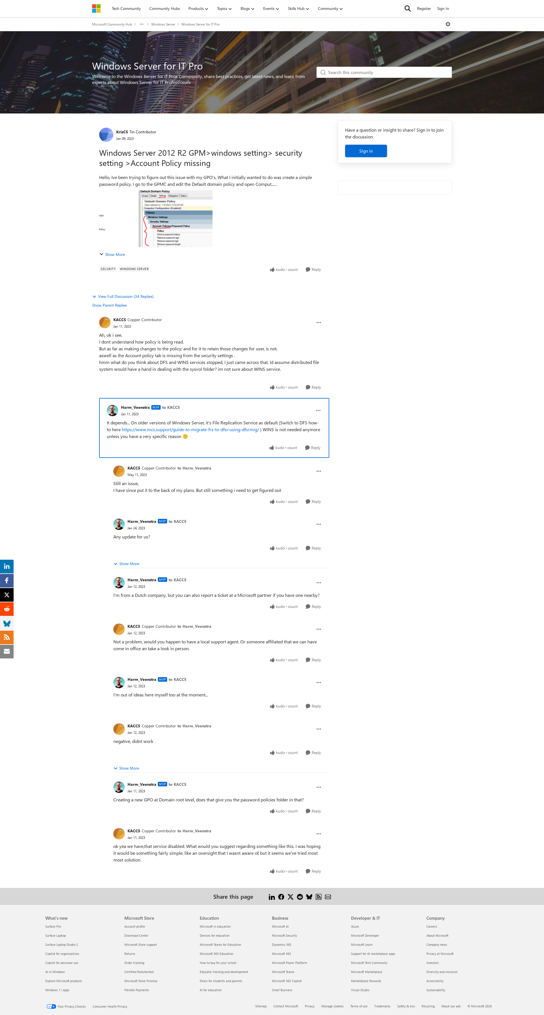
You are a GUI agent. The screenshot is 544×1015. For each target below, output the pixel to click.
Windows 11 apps (57, 990)
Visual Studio (360, 990)
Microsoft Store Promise (141, 981)
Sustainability (435, 990)
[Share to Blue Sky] (309, 896)
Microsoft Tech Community (369, 963)
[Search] (407, 8)
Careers (431, 926)
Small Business (282, 990)
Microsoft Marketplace (366, 972)
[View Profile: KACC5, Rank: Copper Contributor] (104, 322)
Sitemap (261, 1006)
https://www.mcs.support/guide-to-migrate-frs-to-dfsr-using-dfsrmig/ (190, 429)
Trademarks (382, 1006)
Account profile (134, 926)
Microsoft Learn (362, 944)
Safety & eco (406, 1006)
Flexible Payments (136, 990)
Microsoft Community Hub (112, 24)
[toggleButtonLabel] (448, 24)
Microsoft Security (284, 935)
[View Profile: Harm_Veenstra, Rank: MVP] (112, 410)
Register (424, 8)
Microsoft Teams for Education (220, 944)
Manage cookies (332, 1006)
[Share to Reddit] (300, 896)
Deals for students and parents (221, 981)
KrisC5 (122, 131)
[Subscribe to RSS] (319, 896)
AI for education (211, 990)
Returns (129, 953)
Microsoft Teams (283, 972)
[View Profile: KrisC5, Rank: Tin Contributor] (106, 135)
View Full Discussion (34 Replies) (126, 296)
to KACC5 (171, 407)
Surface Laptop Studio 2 (61, 944)
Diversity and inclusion (442, 972)
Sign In (443, 8)
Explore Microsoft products (63, 981)
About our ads (451, 1006)
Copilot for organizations (62, 953)
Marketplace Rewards (366, 981)
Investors (432, 963)
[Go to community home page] (96, 8)
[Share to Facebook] (281, 896)
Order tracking (134, 963)
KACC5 (119, 319)
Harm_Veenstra (135, 407)
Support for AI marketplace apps (373, 953)
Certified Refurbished (139, 972)
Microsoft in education (215, 926)
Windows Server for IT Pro (200, 24)
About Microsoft (437, 935)
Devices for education (215, 935)
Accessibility (434, 981)
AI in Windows (55, 972)
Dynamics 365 (281, 944)
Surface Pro (53, 926)
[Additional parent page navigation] (141, 24)
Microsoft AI (280, 926)
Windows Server (163, 24)
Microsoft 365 (281, 953)
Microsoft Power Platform (289, 963)
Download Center (136, 935)
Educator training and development (224, 972)
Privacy (309, 1006)
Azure (355, 926)
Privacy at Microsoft (440, 953)
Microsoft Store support (140, 944)
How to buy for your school (218, 963)
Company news (436, 944)
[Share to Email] (328, 896)
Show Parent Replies (109, 305)
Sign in (366, 151)
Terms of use (358, 1006)
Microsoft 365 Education (216, 953)
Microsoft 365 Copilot (287, 981)
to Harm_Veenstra (194, 468)
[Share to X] (291, 896)
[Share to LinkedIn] (272, 896)
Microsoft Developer (365, 935)
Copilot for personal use (61, 963)
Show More (115, 254)
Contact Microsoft (285, 1006)
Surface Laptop (55, 935)
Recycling (428, 1006)
